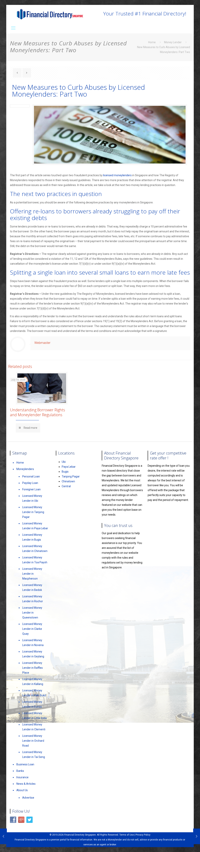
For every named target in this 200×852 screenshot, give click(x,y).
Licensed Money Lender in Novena (33, 643)
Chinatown (68, 481)
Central (66, 486)
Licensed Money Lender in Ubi (32, 498)
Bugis (65, 471)
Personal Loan (31, 476)
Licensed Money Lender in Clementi (33, 727)
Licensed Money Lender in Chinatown (34, 549)
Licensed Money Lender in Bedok (32, 587)
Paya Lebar (69, 466)
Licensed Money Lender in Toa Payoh (34, 560)
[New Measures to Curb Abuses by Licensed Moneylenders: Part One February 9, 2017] (3, 836)
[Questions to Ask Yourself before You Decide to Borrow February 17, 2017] (196, 836)
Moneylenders (25, 469)
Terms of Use (126, 834)
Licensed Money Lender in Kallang (32, 682)
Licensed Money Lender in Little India (34, 716)
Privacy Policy (143, 834)
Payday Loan (30, 482)
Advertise (28, 797)
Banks (20, 770)
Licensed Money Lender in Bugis (32, 537)
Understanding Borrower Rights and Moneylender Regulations (37, 412)
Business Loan (25, 764)
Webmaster (42, 343)
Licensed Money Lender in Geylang (33, 654)
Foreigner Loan (31, 489)
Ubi (64, 461)
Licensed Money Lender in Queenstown (32, 612)
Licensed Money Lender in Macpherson (32, 573)
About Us (22, 790)
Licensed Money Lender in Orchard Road (33, 740)
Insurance (22, 777)
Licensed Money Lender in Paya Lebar (35, 526)
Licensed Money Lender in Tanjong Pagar (33, 512)
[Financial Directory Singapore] (50, 13)
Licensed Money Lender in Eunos (32, 704)
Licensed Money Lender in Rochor (32, 599)
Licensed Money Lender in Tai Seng (33, 754)
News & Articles (26, 783)
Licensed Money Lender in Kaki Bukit (34, 693)
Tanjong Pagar (71, 476)
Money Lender (173, 42)
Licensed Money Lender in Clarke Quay (32, 628)
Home (152, 42)
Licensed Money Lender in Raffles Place (32, 667)
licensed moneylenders (117, 175)
